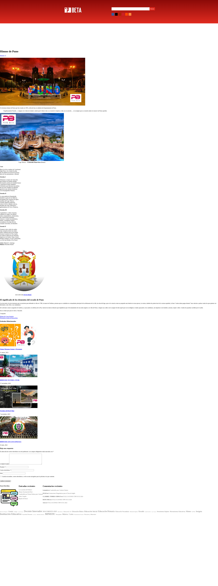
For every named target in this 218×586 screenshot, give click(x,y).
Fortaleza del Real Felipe (7, 411)
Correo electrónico (5, 470)
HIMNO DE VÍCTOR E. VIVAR (9, 380)
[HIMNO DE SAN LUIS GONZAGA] (18, 438)
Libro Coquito (131, 536)
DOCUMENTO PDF (100, 523)
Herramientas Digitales (105, 529)
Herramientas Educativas (116, 529)
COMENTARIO (4, 464)
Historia (2, 55)
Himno (97, 531)
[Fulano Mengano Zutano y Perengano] (18, 346)
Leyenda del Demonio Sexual (136, 543)
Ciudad (97, 521)
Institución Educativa (106, 533)
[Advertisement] (109, 36)
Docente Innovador (109, 521)
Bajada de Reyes (132, 538)
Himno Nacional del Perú (134, 532)
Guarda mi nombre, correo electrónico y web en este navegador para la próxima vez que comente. (28, 476)
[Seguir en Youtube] (119, 14)
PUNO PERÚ (28, 295)
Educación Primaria (102, 527)
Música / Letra (110, 536)
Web (1, 473)
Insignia (102, 531)
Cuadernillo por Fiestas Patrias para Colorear (140, 534)
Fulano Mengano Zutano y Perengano (11, 349)
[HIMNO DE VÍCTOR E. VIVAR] (18, 376)
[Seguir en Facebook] (113, 14)
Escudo (97, 529)
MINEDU (100, 536)
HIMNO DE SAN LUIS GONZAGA (10, 441)
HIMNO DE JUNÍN (133, 541)
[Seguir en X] (116, 14)
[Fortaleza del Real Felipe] (18, 407)
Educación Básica (111, 523)
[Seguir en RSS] (130, 14)
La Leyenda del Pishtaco (25, 489)
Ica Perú (66, 519)
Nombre (2, 467)
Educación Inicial (101, 525)
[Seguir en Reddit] (126, 14)
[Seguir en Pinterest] (123, 14)
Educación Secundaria (116, 527)
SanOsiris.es (110, 556)
